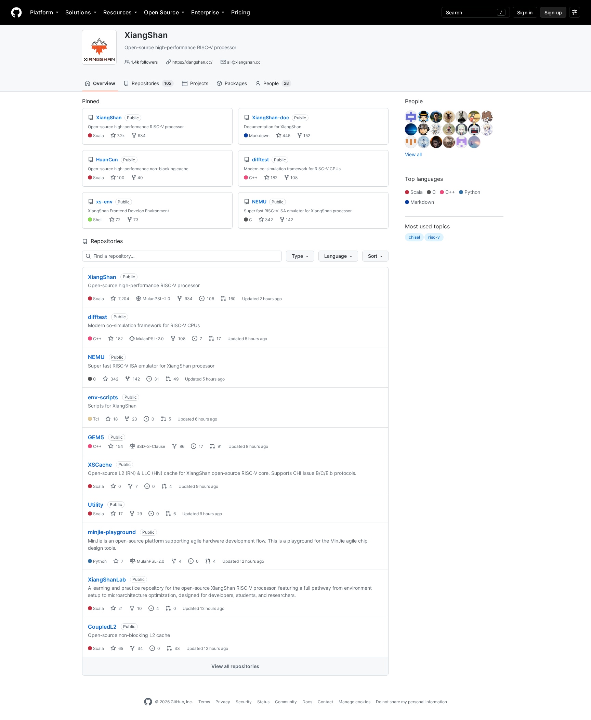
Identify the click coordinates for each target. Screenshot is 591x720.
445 (285, 135)
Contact (325, 701)
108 (293, 177)
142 (289, 219)
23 (134, 419)
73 (135, 219)
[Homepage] (16, 12)
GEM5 (96, 437)
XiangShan (102, 277)
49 (175, 379)
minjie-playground (112, 532)
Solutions (78, 12)
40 (139, 177)
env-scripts (103, 397)
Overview (104, 83)
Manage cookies (354, 701)
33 (176, 648)
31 (156, 379)
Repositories (151, 83)
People (276, 83)
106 (210, 298)
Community (286, 701)
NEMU (96, 357)
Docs (307, 701)
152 (306, 135)
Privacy (222, 701)
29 (139, 513)
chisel (414, 237)
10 (139, 608)
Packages (236, 83)
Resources (117, 12)
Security (244, 701)
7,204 (123, 298)
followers (144, 62)
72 (117, 219)
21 (120, 608)
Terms (204, 701)
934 (141, 135)
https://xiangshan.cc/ (192, 62)
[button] (300, 256)
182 (273, 177)
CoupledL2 (102, 626)
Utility (95, 504)
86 (181, 446)
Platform (41, 12)
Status (263, 701)
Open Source (161, 12)
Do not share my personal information (411, 701)
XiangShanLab (107, 579)
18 (115, 419)
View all (413, 154)
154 (119, 446)
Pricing (240, 12)
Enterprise (205, 12)
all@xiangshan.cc (244, 62)
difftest (97, 317)
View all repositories (235, 666)
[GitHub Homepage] (148, 701)
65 (120, 648)
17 (218, 338)
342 (268, 219)
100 (120, 177)
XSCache (100, 464)
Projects (199, 83)
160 (231, 298)
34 (139, 648)
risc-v (434, 237)
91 (219, 446)
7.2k (120, 135)
